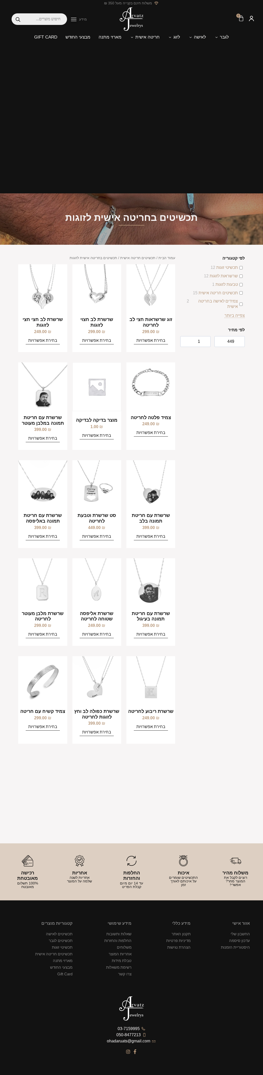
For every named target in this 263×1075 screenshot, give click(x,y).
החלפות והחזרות (118, 940)
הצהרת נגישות (179, 947)
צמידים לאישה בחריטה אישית (218, 304)
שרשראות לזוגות (224, 276)
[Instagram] (128, 1051)
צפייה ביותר (234, 315)
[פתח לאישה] (190, 37)
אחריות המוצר (120, 954)
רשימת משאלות (119, 967)
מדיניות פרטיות (178, 940)
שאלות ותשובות (119, 934)
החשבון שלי (240, 934)
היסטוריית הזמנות (235, 947)
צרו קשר (125, 974)
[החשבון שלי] (251, 19)
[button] (73, 19)
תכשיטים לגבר (60, 940)
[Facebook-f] (135, 1051)
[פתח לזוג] (170, 37)
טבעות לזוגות (226, 284)
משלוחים (124, 947)
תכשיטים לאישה (59, 934)
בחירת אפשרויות (150, 340)
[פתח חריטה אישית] (132, 37)
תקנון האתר (181, 934)
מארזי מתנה (62, 960)
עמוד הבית (166, 258)
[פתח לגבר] (216, 37)
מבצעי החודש (61, 967)
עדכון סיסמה (239, 940)
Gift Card (64, 974)
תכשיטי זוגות (227, 267)
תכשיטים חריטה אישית (218, 293)
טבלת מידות (122, 960)
